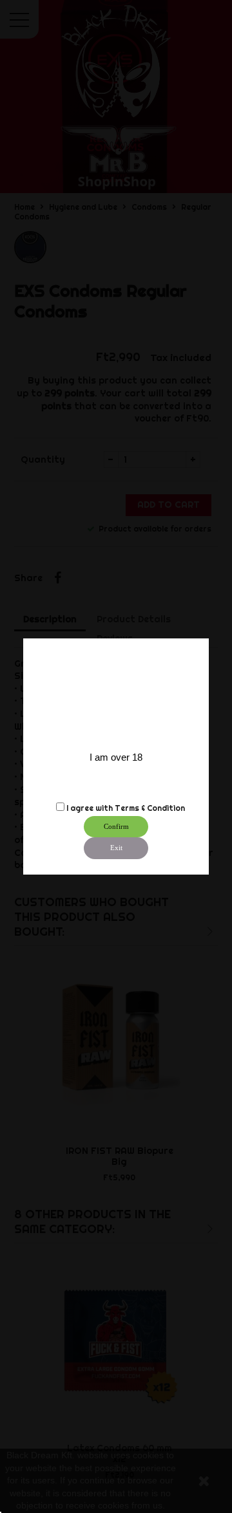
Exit (116, 847)
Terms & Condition (150, 808)
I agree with (89, 808)
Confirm (116, 826)
